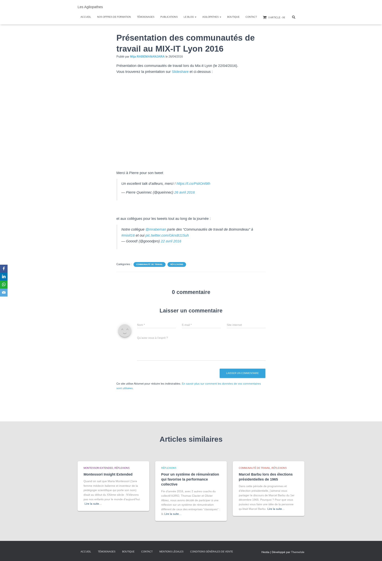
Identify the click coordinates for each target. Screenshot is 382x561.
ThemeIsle (297, 552)
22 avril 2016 (171, 241)
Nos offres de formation (114, 17)
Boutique (233, 17)
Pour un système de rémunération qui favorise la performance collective (190, 479)
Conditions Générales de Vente (211, 551)
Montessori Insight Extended (108, 474)
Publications (169, 17)
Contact (251, 17)
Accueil (86, 17)
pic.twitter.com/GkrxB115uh (167, 235)
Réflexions (176, 264)
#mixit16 (128, 235)
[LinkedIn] (4, 277)
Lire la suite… (93, 503)
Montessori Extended (98, 468)
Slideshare (180, 72)
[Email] (4, 293)
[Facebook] (4, 269)
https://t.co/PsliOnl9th (193, 184)
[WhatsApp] (4, 285)
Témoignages (145, 17)
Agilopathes (210, 17)
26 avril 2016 (184, 192)
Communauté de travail (149, 264)
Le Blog (189, 17)
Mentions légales (171, 551)
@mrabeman (155, 229)
